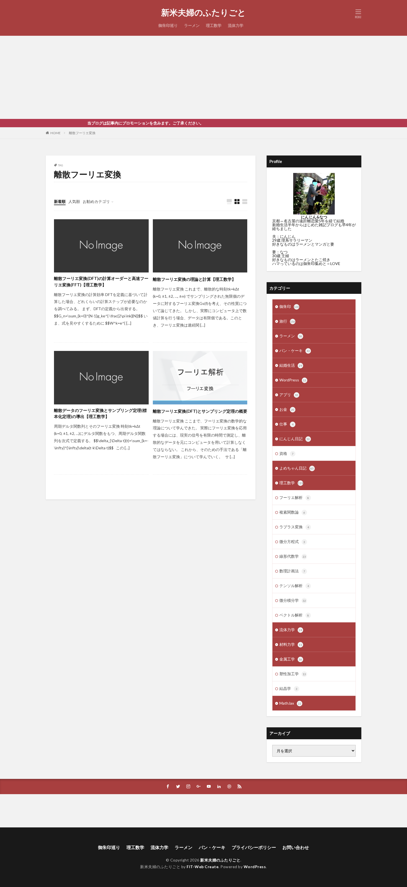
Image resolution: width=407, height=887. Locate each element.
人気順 (74, 201)
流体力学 (235, 25)
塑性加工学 (292, 673)
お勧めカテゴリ (96, 201)
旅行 (287, 321)
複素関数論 (292, 512)
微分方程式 (292, 541)
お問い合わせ (295, 847)
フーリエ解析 (294, 497)
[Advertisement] (203, 77)
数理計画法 (292, 571)
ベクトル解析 (294, 615)
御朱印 (289, 306)
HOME (55, 133)
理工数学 (213, 25)
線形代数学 (292, 556)
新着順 (60, 201)
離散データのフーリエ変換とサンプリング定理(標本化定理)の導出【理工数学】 (100, 413)
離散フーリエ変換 (82, 133)
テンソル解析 (294, 585)
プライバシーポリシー (254, 847)
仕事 (286, 424)
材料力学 (290, 644)
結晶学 (288, 688)
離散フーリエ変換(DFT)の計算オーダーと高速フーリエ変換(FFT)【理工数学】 (101, 281)
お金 (286, 409)
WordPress (292, 380)
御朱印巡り (168, 25)
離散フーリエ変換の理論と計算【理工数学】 (194, 279)
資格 (286, 453)
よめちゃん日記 (296, 468)
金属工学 (290, 659)
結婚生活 (290, 365)
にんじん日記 (294, 438)
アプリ (288, 394)
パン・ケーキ (294, 350)
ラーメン (192, 25)
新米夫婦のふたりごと (203, 12)
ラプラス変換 (294, 526)
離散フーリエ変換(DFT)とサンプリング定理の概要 (200, 411)
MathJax (290, 703)
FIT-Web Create (202, 866)
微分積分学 (292, 600)
